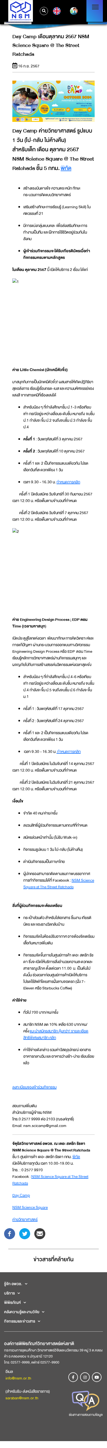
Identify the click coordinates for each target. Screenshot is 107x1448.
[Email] (39, 1233)
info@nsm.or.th (18, 1378)
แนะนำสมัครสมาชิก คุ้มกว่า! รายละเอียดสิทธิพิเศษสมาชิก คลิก (55, 1034)
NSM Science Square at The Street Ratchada (58, 883)
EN (56, 11)
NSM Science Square (30, 1207)
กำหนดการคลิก (68, 482)
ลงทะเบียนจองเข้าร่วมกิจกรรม (34, 1087)
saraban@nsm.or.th (21, 1398)
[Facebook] (9, 1233)
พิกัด (66, 168)
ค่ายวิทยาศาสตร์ (25, 1219)
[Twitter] (24, 1233)
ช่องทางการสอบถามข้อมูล (86, 1414)
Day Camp (21, 1195)
